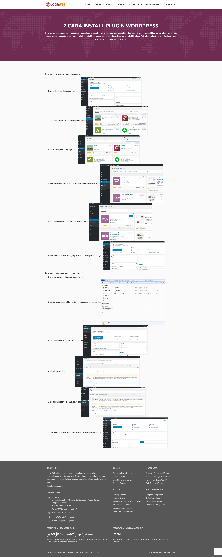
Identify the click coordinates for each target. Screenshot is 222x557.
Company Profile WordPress (157, 473)
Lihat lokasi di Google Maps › (62, 505)
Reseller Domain (119, 483)
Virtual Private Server (121, 505)
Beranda (89, 5)
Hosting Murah (135, 5)
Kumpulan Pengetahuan (155, 495)
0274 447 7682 (68, 517)
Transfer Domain (119, 476)
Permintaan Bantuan (154, 501)
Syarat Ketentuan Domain (123, 480)
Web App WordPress (154, 483)
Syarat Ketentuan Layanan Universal (127, 501)
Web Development (104, 5)
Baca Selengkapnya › (55, 486)
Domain (121, 5)
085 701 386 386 (71, 509)
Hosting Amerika (119, 495)
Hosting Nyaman (152, 5)
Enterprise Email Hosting (123, 511)
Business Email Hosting (122, 508)
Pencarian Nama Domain (122, 473)
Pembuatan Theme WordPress (158, 480)
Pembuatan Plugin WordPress (158, 476)
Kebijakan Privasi (169, 552)
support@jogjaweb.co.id (68, 521)
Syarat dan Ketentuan (155, 552)
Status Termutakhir (153, 498)
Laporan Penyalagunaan (155, 505)
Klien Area (170, 5)
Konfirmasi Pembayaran (68, 541)
